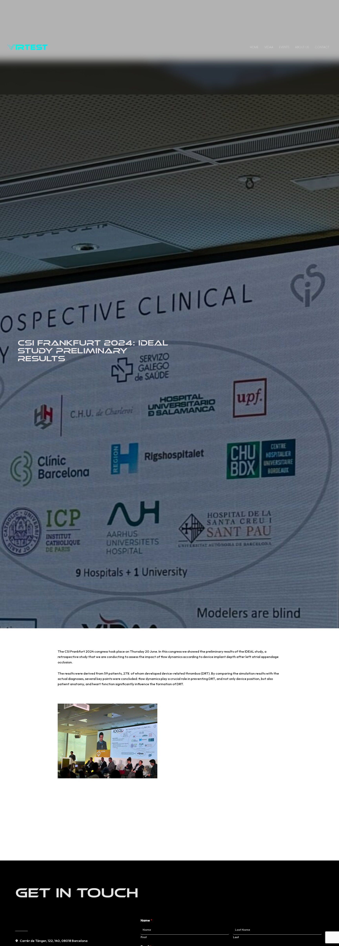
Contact (322, 47)
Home (254, 47)
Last (236, 937)
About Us (302, 47)
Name (146, 920)
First (144, 937)
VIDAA (268, 47)
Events (284, 47)
